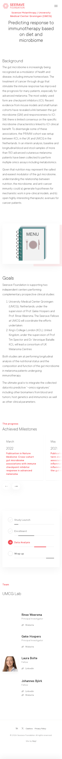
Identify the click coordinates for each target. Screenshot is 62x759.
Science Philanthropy (23, 12)
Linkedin (29, 668)
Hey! (34, 741)
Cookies (29, 728)
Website (29, 625)
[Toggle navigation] (55, 6)
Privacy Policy (40, 728)
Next (16, 486)
